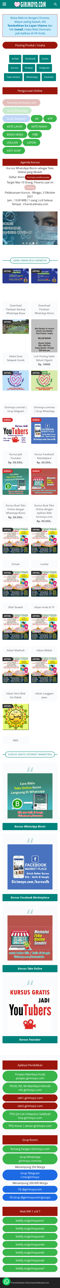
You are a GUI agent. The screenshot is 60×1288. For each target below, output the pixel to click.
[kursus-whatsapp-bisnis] (30, 817)
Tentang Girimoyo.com (21, 102)
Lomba (44, 564)
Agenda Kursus (30, 162)
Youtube (49, 77)
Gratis (45, 58)
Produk (29, 67)
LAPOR (31, 142)
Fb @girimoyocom (30, 1189)
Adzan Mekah (44, 650)
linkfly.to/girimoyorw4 (30, 1244)
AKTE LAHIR (14, 126)
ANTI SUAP (14, 150)
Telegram (44, 67)
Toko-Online (13, 77)
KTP (50, 119)
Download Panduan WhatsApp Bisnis (44, 309)
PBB (35, 134)
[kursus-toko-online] (30, 959)
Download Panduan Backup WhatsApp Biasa (15, 309)
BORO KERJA (15, 134)
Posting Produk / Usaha (30, 45)
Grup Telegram (16, 119)
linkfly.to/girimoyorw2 (30, 1228)
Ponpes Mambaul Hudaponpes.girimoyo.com (30, 1076)
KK (36, 119)
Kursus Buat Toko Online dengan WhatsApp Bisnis (16, 509)
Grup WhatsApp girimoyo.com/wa (30, 1159)
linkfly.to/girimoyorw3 (30, 1236)
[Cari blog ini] (56, 4)
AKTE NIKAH (39, 126)
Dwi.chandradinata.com (37, 1282)
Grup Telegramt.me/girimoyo (30, 1175)
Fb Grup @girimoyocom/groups (30, 1197)
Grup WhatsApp (17, 111)
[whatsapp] (6, 1281)
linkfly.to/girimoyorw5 (30, 1252)
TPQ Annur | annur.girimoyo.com (30, 1126)
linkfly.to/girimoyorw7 (30, 1268)
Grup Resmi (30, 1140)
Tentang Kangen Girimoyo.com (30, 1149)
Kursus (14, 67)
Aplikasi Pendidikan (30, 1065)
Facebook (30, 58)
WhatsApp (32, 77)
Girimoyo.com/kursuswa (38, 177)
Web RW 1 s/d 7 (30, 1211)
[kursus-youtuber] (30, 1030)
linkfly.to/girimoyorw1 (30, 1220)
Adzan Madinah (16, 650)
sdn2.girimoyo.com (30, 1106)
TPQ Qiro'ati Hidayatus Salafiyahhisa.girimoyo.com (30, 1116)
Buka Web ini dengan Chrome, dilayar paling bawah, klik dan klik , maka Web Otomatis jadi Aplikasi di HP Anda (30, 25)
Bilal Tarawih (15, 607)
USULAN (12, 142)
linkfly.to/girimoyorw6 (30, 1260)
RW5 (15, 740)
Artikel (15, 58)
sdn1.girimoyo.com (30, 1098)
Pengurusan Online (30, 91)
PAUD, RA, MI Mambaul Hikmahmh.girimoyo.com (30, 1088)
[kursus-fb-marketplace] (30, 888)
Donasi (16, 564)
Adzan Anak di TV (44, 607)
